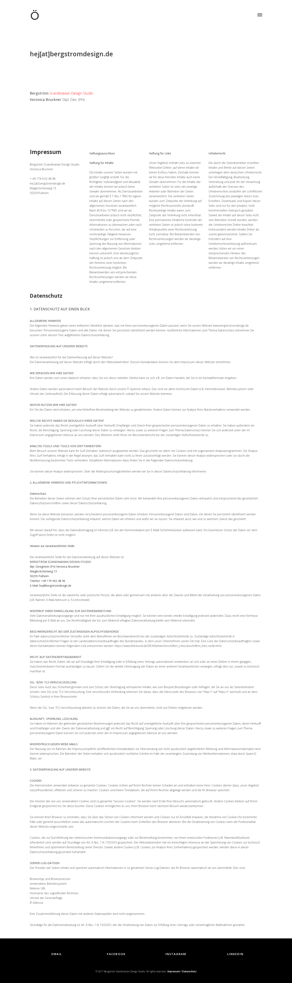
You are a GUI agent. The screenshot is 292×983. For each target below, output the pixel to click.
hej (35, 54)
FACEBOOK (116, 954)
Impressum (45, 152)
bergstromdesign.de (81, 54)
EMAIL (56, 954)
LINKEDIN (235, 954)
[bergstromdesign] (35, 11)
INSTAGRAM (175, 954)
